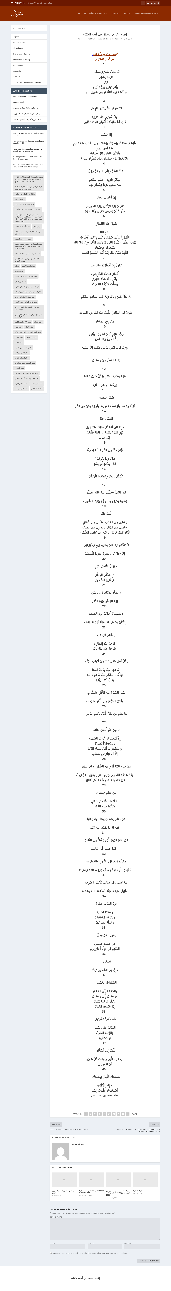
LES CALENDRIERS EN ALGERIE (25, 96)
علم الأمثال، (29, 327)
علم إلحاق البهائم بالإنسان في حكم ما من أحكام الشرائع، (29, 315)
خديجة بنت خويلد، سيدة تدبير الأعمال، (27, 209)
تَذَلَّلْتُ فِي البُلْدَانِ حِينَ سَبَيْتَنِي (25, 194)
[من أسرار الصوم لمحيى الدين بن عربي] (64, 1179)
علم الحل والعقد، (37, 383)
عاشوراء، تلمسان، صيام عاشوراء (26, 276)
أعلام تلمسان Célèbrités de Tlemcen (27, 83)
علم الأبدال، (38, 322)
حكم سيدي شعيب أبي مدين (24, 204)
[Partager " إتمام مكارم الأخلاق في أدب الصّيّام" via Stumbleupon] (118, 1114)
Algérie (126, 13)
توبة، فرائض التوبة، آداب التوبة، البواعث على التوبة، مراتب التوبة (28, 188)
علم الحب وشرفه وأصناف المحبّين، (27, 378)
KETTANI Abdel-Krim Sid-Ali (24, 164)
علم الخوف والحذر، (21, 389)
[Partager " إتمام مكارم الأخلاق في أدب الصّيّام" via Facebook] (86, 1114)
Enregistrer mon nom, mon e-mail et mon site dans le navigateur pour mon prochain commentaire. (89, 1253)
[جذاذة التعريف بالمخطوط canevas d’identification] (91, 1179)
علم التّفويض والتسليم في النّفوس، (26, 373)
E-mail (91, 1243)
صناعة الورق (19, 271)
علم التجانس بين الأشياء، (23, 347)
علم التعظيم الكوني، (21, 358)
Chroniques (18, 48)
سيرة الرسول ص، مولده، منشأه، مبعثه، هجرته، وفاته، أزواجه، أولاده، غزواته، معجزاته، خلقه (28, 246)
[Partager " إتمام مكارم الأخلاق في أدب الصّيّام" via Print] (127, 1114)
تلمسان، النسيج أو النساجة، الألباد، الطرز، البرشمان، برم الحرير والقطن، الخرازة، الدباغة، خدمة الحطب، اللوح (29, 179)
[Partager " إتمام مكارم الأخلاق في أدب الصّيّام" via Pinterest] (104, 1114)
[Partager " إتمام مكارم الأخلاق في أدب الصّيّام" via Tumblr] (99, 1114)
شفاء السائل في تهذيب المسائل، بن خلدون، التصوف (27, 260)
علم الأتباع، (18, 327)
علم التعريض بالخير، (21, 353)
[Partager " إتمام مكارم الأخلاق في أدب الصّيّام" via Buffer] (113, 1114)
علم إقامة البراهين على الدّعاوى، (26, 302)
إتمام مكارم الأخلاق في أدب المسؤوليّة (26, 113)
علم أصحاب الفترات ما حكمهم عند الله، (28, 292)
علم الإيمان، (19, 337)
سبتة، (29, 239)
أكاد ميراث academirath (94, 13)
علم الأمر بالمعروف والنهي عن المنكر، (28, 332)
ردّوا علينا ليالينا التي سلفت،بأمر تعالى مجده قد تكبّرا (27, 232)
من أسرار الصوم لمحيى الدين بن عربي (63, 1192)
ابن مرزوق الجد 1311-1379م (29, 134)
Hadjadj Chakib (19, 157)
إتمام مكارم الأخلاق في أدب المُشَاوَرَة (26, 108)
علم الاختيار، (19, 342)
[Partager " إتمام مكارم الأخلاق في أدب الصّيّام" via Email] (123, 1114)
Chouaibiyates (19, 42)
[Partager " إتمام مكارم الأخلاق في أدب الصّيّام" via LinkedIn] (109, 1114)
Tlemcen (115, 13)
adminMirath (90, 39)
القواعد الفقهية (138, 1191)
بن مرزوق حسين (19, 133)
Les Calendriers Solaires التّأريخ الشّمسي (28, 142)
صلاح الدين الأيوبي (28, 266)
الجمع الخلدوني (18, 102)
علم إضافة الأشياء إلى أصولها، (25, 297)
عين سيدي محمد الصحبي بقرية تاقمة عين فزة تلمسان (27, 150)
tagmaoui (17, 149)
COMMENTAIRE (56, 1217)
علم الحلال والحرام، (21, 383)
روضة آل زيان (19, 239)
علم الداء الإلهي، (36, 389)
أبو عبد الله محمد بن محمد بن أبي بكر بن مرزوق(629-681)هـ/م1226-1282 (118, 1193)
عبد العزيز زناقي (20, 281)
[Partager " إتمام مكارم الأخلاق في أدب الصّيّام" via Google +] (95, 1114)
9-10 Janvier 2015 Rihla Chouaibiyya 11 (28, 158)
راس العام (36, 226)
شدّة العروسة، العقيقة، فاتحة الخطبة (27, 253)
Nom (52, 1243)
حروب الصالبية (20, 199)
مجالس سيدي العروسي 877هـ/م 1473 (39, 3)
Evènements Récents (21, 54)
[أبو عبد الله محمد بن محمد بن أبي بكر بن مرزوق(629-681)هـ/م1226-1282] (118, 1179)
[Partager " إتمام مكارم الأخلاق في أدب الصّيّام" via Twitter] (90, 1114)
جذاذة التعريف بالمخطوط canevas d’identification (91, 1192)
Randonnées (18, 65)
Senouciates (113, 39)
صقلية (17, 266)
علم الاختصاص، (31, 337)
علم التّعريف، (19, 368)
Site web (127, 1243)
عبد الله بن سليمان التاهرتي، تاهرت (27, 287)
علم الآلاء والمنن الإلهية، (23, 322)
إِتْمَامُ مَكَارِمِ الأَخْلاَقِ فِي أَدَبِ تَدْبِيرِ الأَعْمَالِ (27, 119)
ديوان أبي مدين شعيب (22, 226)
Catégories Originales (145, 13)
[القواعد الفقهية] (145, 1179)
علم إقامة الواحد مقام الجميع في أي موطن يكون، (27, 308)
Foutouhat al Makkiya (22, 60)
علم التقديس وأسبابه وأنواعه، (25, 363)
